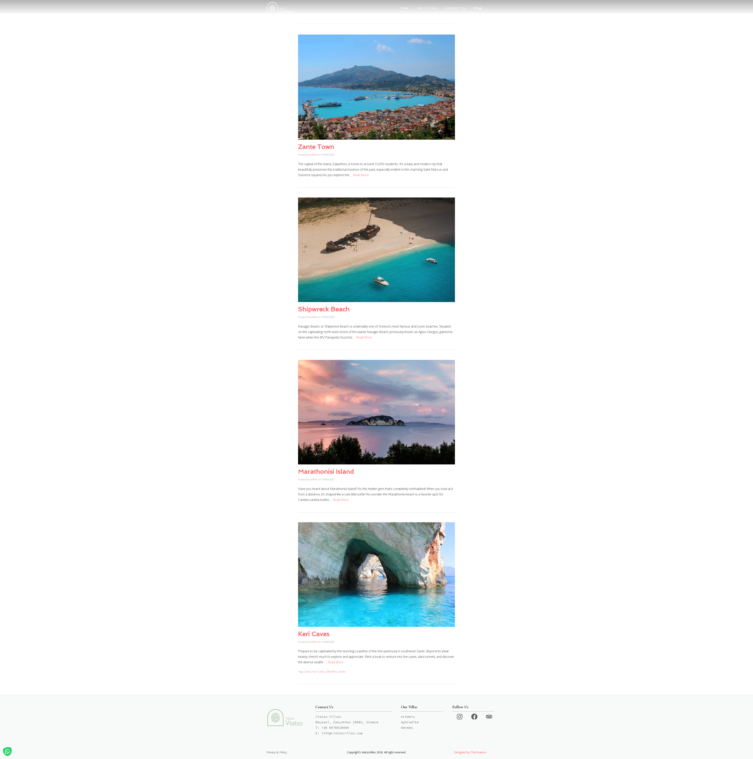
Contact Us (455, 8)
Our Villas (427, 8)
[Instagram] (460, 716)
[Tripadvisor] (489, 716)
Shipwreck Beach (324, 309)
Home (405, 8)
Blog (478, 8)
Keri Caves (313, 634)
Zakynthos (331, 671)
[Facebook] (474, 716)
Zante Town (316, 146)
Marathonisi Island (326, 471)
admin (313, 154)
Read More (361, 175)
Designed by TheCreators (470, 752)
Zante (342, 671)
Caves (307, 671)
